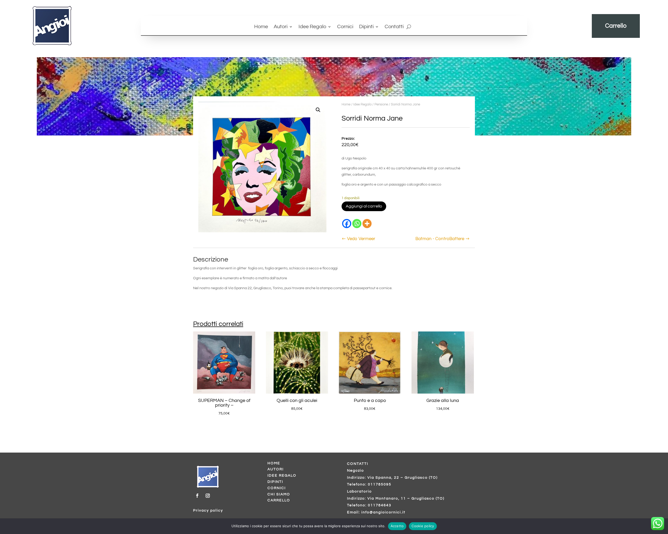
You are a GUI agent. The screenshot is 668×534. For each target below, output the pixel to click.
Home (261, 27)
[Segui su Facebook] (197, 495)
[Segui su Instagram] (208, 495)
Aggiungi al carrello (364, 206)
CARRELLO (278, 500)
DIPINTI (275, 482)
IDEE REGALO (281, 475)
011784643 (379, 505)
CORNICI (276, 488)
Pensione (381, 104)
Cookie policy (422, 526)
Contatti (394, 27)
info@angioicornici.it (383, 512)
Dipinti (366, 27)
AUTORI (275, 469)
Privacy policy (208, 510)
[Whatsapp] (356, 223)
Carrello (616, 26)
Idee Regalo (312, 27)
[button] (318, 110)
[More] (367, 223)
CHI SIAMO (278, 494)
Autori (281, 27)
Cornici (345, 27)
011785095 (379, 484)
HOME (273, 463)
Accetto (397, 526)
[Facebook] (346, 223)
